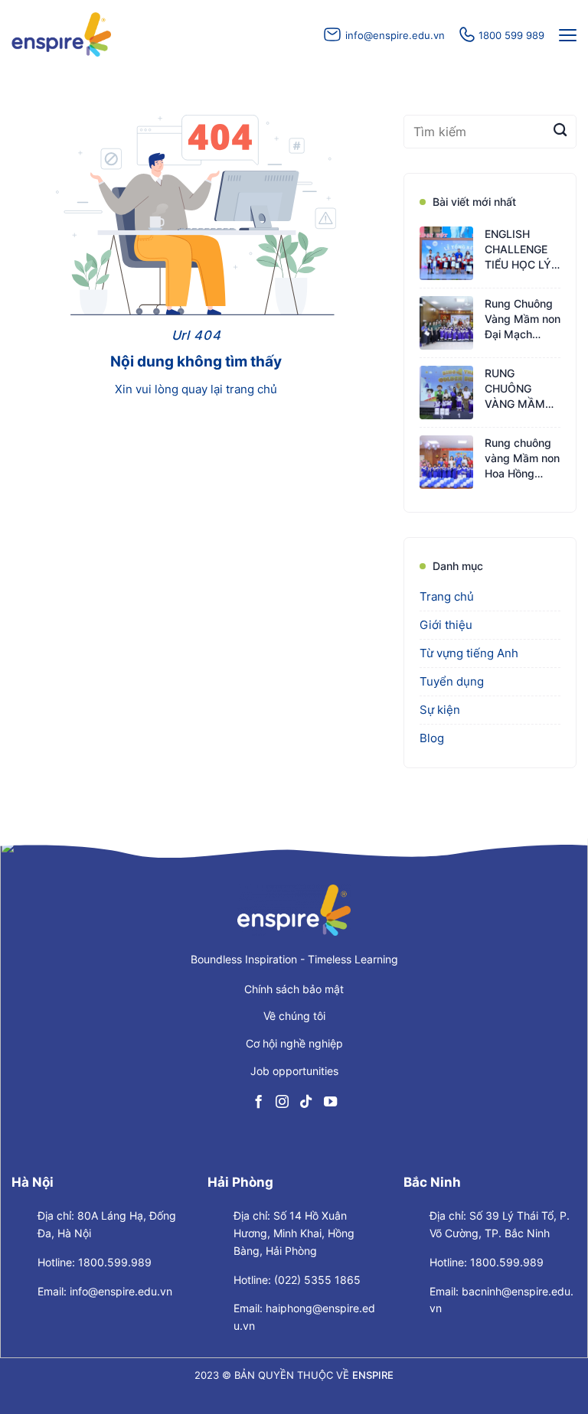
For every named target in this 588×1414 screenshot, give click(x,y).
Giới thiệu (446, 624)
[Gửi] (560, 132)
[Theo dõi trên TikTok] (305, 1102)
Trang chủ (447, 596)
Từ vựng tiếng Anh (469, 653)
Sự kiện (440, 709)
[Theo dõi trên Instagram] (282, 1102)
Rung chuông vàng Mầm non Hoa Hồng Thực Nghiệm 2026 (522, 459)
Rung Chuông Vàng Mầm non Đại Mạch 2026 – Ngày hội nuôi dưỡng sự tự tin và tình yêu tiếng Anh (522, 320)
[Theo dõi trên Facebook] (258, 1102)
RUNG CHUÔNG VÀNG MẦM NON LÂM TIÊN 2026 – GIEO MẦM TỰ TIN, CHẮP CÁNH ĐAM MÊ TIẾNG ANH (522, 389)
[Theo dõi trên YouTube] (329, 1102)
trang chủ (251, 389)
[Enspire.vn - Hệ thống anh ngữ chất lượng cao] (61, 35)
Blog (432, 738)
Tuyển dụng (452, 681)
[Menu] (566, 35)
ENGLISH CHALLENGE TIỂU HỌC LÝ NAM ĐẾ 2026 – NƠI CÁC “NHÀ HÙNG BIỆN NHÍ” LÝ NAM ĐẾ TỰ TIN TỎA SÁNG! (521, 250)
